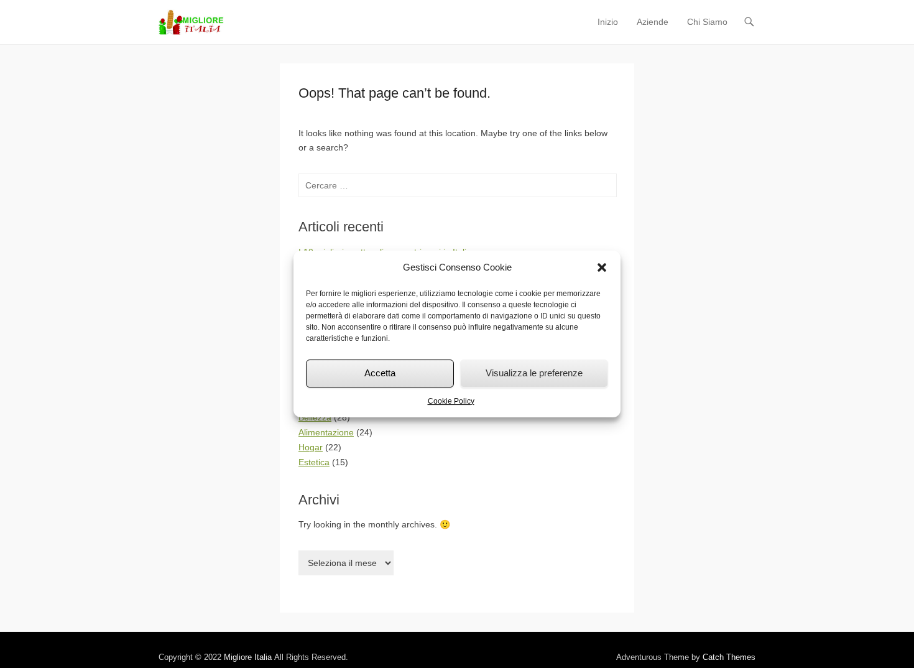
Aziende (652, 22)
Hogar (310, 447)
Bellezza (314, 417)
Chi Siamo (707, 22)
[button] (602, 267)
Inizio (608, 22)
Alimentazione (326, 432)
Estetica (314, 462)
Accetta (379, 373)
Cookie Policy (451, 401)
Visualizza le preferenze (534, 373)
